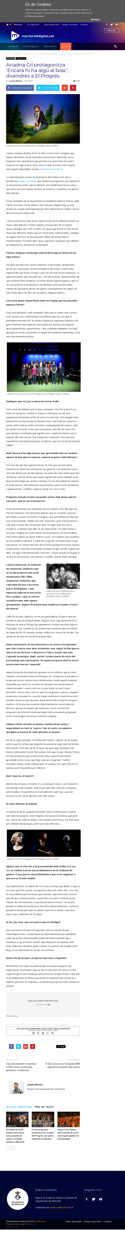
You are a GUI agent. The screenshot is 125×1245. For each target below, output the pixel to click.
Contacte (84, 24)
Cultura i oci (20, 58)
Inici (7, 54)
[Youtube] (116, 24)
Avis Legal (20, 1224)
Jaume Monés (16, 81)
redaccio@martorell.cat (62, 1207)
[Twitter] (111, 24)
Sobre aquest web (51, 24)
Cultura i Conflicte (27, 181)
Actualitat (11, 46)
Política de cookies (35, 16)
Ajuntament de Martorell (14, 1024)
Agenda (65, 46)
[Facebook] (106, 24)
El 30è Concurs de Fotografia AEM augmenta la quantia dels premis (63, 1065)
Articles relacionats (19, 1106)
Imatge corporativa (70, 24)
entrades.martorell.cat (51, 169)
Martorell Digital (29, 46)
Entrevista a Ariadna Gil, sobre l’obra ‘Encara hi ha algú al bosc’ (46, 1024)
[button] (115, 46)
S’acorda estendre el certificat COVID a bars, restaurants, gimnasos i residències (21, 1067)
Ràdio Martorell (50, 46)
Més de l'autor (44, 1106)
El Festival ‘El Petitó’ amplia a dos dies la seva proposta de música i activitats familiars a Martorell (15, 1136)
